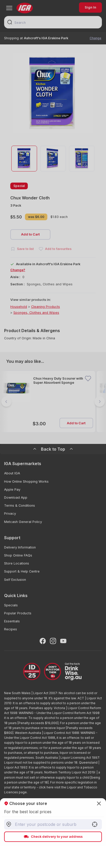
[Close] (53, 423)
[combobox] (53, 824)
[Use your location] (95, 824)
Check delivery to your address (57, 837)
